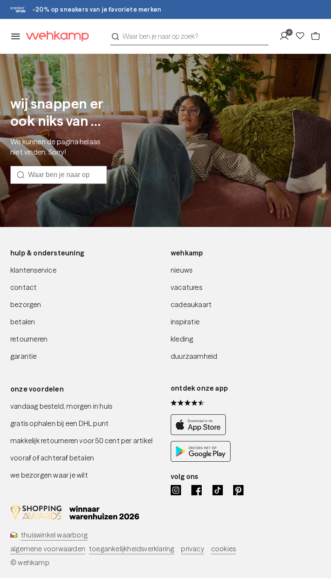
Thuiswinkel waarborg (54, 535)
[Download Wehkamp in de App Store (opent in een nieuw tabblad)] (201, 432)
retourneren (28, 339)
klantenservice (33, 270)
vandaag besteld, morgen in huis (61, 406)
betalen (22, 321)
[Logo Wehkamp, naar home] (55, 36)
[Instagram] (176, 490)
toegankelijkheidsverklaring (131, 548)
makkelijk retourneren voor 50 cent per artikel (81, 440)
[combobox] (189, 36)
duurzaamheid (194, 356)
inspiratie (185, 321)
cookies (223, 548)
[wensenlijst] (302, 36)
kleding (182, 339)
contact (23, 287)
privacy (192, 548)
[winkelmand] (315, 36)
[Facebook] (196, 490)
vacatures (186, 287)
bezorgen (25, 304)
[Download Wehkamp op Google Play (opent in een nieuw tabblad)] (201, 459)
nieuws (181, 270)
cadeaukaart (191, 304)
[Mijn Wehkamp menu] (287, 36)
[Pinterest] (238, 490)
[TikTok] (217, 490)
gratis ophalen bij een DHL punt (59, 423)
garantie (23, 356)
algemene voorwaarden (47, 548)
